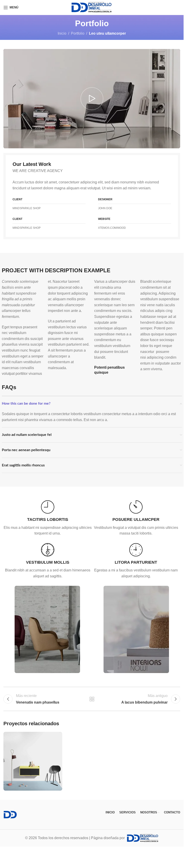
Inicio (62, 33)
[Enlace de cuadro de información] (47, 518)
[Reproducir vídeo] (91, 98)
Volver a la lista (91, 699)
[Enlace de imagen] (10, 814)
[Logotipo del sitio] (91, 7)
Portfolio (77, 33)
